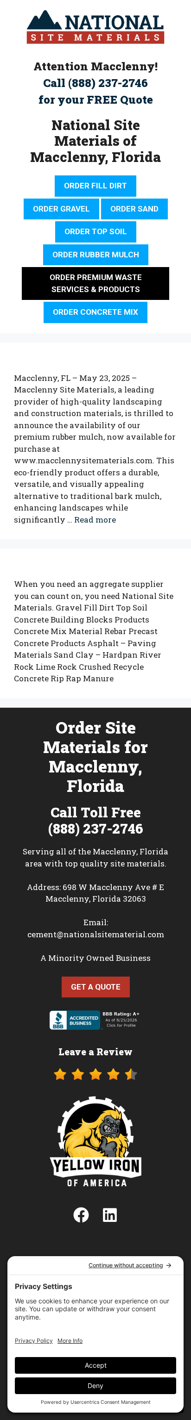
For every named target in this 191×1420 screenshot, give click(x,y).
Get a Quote (96, 986)
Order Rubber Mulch (95, 254)
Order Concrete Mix (95, 312)
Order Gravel (61, 208)
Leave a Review (95, 1052)
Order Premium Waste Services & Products (96, 283)
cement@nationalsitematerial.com (95, 934)
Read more (95, 519)
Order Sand (134, 208)
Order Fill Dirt (95, 185)
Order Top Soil (95, 231)
